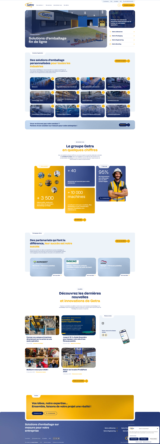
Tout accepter (134, 438)
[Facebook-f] (54, 438)
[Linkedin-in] (56, 438)
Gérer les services (133, 435)
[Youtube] (106, 335)
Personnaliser (153, 438)
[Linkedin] (103, 335)
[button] (157, 428)
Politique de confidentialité (147, 441)
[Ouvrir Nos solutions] (43, 5)
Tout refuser (143, 438)
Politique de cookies (139, 441)
